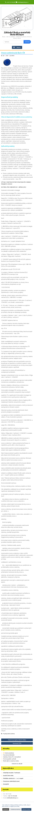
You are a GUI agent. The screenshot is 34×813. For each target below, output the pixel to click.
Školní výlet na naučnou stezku (11, 761)
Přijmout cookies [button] (26, 809)
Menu (19, 47)
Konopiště (6, 784)
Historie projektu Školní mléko (17, 740)
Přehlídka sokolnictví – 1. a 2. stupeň (13, 778)
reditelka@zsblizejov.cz (23, 2)
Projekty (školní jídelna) (9, 733)
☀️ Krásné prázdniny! (8, 753)
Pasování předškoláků (8, 755)
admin (12, 55)
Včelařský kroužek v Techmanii (11, 772)
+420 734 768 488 (11, 2)
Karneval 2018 (17, 743)
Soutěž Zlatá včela (8, 775)
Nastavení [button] (5, 809)
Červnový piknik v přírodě (9, 759)
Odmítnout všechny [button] (15, 809)
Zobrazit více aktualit (17, 763)
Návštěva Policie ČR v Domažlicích (12, 757)
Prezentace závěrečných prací (11, 781)
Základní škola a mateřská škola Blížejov (17, 33)
